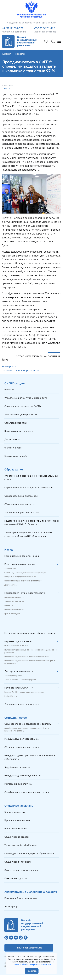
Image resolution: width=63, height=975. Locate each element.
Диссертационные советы (18, 671)
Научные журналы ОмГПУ (18, 687)
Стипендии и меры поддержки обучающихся (29, 853)
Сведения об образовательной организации (31, 22)
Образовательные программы (21, 495)
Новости (6, 88)
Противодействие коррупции (20, 898)
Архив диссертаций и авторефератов (20, 680)
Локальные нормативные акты (21, 512)
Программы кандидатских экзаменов (20, 577)
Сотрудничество (15, 717)
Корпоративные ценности (18, 431)
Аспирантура (10, 569)
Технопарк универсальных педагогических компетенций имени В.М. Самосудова (28, 534)
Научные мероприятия (13, 610)
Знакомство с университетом (20, 414)
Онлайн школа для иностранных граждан (27, 792)
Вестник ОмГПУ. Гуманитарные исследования (24, 692)
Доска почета (12, 439)
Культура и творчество (17, 820)
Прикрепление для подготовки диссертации (23, 581)
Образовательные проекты (19, 504)
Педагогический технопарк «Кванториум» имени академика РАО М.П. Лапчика (31, 522)
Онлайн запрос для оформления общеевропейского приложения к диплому (26, 729)
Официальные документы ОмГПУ (22, 406)
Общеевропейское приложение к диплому (27, 723)
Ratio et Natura (10, 696)
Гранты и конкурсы (12, 614)
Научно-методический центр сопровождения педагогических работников (30, 651)
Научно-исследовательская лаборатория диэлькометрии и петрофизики (29, 662)
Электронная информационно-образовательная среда (31, 477)
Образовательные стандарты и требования (28, 487)
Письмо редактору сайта (29, 947)
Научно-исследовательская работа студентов (30, 633)
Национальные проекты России (21, 555)
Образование (13, 469)
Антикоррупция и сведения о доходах (30, 892)
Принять (32, 971)
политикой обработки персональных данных (31, 964)
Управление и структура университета (25, 397)
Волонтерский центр (15, 828)
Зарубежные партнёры (17, 767)
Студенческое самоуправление (21, 870)
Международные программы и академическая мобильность (30, 757)
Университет (10, 366)
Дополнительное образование (21, 370)
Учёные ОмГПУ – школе (14, 601)
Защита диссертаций (13, 676)
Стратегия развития (15, 422)
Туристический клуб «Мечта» (20, 845)
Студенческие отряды (16, 836)
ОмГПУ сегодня (14, 383)
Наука (8, 549)
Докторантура (10, 585)
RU (46, 41)
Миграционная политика (18, 783)
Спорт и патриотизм (15, 811)
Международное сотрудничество (22, 775)
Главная (6, 53)
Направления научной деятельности (24, 592)
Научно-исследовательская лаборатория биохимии (26, 657)
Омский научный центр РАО (16, 646)
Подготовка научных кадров (20, 564)
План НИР (8, 605)
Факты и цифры (13, 447)
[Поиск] (53, 41)
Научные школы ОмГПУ (14, 597)
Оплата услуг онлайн (15, 455)
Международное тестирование (21, 738)
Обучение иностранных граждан (22, 747)
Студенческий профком (17, 861)
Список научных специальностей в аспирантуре (25, 573)
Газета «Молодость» (15, 878)
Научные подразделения (18, 641)
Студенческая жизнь (18, 805)
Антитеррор (10, 906)
